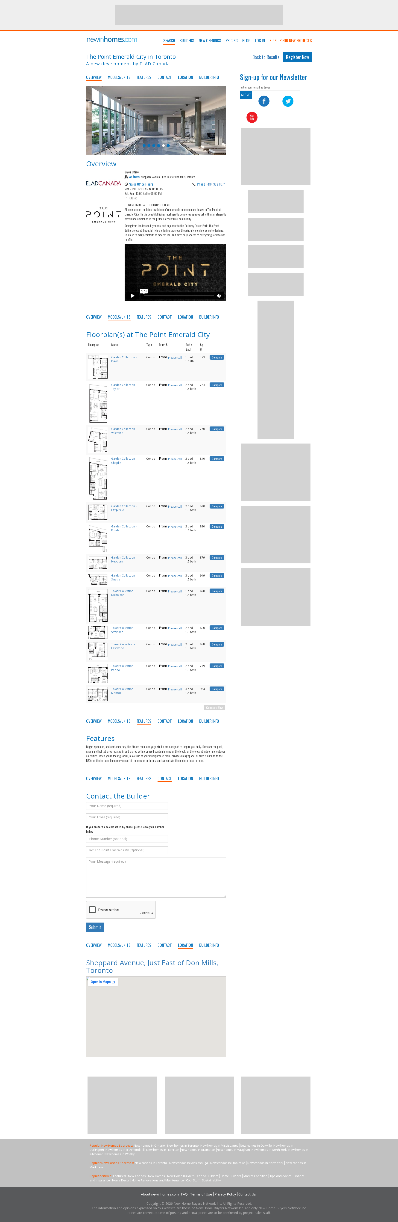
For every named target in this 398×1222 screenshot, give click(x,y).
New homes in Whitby (120, 1154)
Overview (94, 77)
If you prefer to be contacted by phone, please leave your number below (125, 829)
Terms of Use (201, 1194)
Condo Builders (207, 1176)
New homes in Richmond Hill (125, 1150)
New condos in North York (265, 1163)
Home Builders (231, 1176)
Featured (119, 1176)
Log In (260, 40)
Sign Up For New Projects (290, 40)
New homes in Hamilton (162, 1150)
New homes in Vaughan (233, 1150)
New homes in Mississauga (219, 1145)
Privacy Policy (225, 1194)
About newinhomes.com (160, 1194)
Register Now (297, 56)
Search (169, 40)
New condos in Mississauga (188, 1163)
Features (144, 77)
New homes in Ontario (149, 1145)
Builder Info (209, 77)
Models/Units (119, 77)
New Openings (210, 40)
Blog (246, 40)
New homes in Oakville (256, 1145)
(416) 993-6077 (216, 184)
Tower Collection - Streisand (123, 630)
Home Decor (120, 1180)
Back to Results (265, 56)
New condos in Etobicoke (227, 1163)
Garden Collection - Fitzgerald (124, 508)
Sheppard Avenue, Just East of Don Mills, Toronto (152, 966)
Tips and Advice (281, 1176)
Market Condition (255, 1176)
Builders (187, 40)
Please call (175, 358)
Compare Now (214, 707)
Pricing (232, 40)
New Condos (137, 1176)
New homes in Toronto (183, 1145)
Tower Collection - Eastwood (123, 646)
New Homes (156, 1176)
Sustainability (211, 1180)
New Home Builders (181, 1176)
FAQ (184, 1194)
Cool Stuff (193, 1180)
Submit (95, 927)
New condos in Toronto (151, 1163)
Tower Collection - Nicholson (123, 593)
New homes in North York (269, 1150)
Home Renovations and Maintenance (158, 1180)
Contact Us (247, 1194)
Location (185, 77)
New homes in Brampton (198, 1150)
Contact (165, 77)
